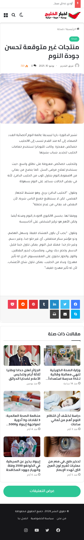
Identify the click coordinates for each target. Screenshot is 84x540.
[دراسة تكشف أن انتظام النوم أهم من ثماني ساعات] (62, 401)
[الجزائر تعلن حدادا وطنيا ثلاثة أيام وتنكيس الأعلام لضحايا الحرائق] (22, 355)
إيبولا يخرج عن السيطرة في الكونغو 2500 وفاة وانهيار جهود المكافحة (23, 465)
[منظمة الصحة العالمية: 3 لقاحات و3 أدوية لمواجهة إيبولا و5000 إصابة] (22, 401)
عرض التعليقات (42, 491)
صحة (60, 29)
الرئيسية (71, 29)
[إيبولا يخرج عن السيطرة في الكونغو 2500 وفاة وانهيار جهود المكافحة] (22, 446)
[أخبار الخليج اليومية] (63, 15)
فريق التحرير (66, 66)
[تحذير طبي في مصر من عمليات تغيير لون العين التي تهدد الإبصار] (62, 446)
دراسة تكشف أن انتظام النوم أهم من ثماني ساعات (63, 420)
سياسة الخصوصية (42, 518)
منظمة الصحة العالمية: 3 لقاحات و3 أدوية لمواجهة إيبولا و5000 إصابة (23, 422)
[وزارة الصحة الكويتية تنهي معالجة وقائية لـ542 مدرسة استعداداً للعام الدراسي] (62, 355)
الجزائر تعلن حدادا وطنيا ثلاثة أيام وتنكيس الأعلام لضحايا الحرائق (23, 374)
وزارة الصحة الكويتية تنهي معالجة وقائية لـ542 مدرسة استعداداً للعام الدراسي (64, 376)
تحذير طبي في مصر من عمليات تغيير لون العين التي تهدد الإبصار (63, 465)
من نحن (61, 518)
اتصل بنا (23, 518)
